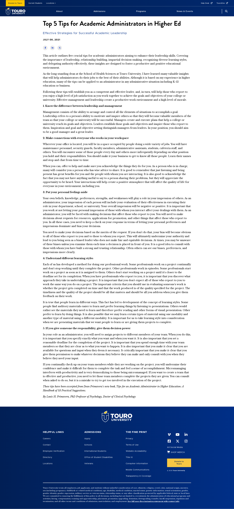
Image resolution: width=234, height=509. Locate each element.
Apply (87, 439)
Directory (47, 457)
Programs (141, 11)
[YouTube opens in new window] (177, 434)
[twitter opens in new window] (177, 441)
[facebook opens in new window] (169, 441)
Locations (50, 3)
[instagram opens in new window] (186, 441)
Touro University (179, 470)
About (59, 11)
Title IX (129, 457)
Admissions (99, 11)
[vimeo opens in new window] (169, 434)
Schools (88, 445)
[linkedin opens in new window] (186, 434)
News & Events (185, 11)
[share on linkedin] (52, 48)
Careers (46, 439)
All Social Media (175, 447)
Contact (47, 445)
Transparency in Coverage (138, 476)
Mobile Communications (137, 470)
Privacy (129, 439)
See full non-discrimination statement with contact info (153, 501)
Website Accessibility (136, 451)
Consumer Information (137, 464)
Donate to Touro (15, 3)
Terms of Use (132, 445)
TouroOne (221, 3)
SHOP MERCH (178, 452)
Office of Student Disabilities (98, 457)
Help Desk (205, 3)
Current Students (35, 3)
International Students (95, 451)
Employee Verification (54, 451)
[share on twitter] (59, 48)
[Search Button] (226, 11)
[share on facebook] (45, 48)
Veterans (88, 464)
